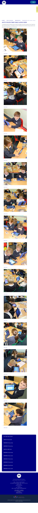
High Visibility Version (19, 490)
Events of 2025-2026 (8, 439)
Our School (10, 20)
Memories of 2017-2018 (8, 468)
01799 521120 (20, 487)
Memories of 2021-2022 (8, 455)
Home (3, 20)
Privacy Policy (19, 492)
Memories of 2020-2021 (29, 20)
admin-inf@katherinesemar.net (20, 488)
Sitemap (19, 491)
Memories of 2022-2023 (8, 452)
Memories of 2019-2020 (8, 462)
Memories (18, 20)
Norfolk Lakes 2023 (8, 449)
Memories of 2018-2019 (8, 465)
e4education (23, 480)
